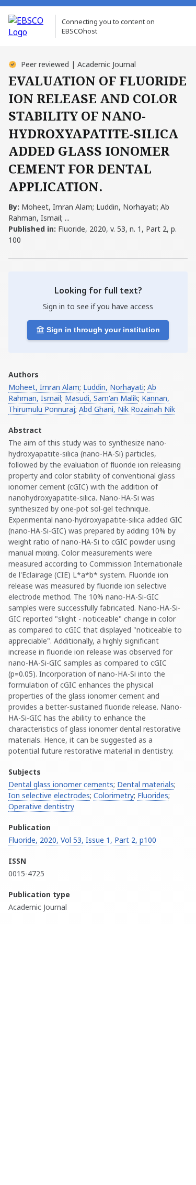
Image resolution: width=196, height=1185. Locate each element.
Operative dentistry (41, 806)
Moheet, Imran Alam (43, 387)
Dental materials (145, 784)
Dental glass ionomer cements (60, 784)
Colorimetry (114, 795)
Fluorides (152, 795)
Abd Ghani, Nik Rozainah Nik (127, 409)
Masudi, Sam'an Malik (101, 398)
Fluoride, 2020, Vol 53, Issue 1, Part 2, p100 (82, 840)
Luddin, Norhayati (113, 387)
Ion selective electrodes (49, 795)
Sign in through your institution (103, 329)
